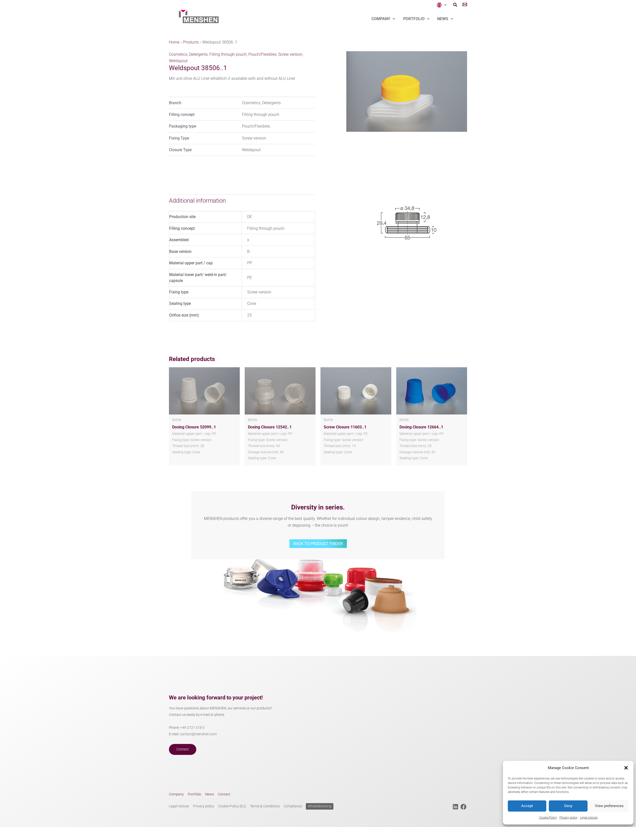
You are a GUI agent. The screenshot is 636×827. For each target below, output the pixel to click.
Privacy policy (568, 817)
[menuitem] (442, 5)
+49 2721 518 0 (192, 728)
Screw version (290, 54)
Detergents (198, 54)
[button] (626, 767)
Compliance (293, 806)
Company (380, 18)
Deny (568, 806)
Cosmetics (178, 54)
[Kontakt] (465, 5)
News (442, 18)
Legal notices (588, 817)
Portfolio (414, 18)
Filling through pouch (228, 54)
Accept (527, 806)
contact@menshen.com (198, 734)
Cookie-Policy (548, 817)
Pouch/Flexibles (262, 54)
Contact (182, 749)
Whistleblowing (319, 806)
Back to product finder (318, 543)
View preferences (609, 806)
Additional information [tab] (197, 200)
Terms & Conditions (265, 806)
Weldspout (178, 60)
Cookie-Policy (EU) (232, 806)
